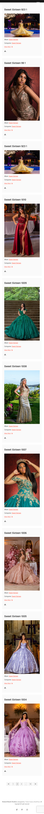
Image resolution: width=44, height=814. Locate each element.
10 (31, 784)
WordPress (37, 802)
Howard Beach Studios (9, 802)
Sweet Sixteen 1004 (15, 699)
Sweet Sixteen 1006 (15, 533)
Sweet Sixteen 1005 (15, 616)
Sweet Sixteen (13, 40)
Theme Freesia (29, 802)
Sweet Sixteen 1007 (15, 449)
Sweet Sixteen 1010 (15, 199)
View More (8, 47)
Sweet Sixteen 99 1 (15, 63)
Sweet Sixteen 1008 (15, 366)
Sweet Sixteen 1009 (15, 283)
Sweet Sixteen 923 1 (15, 9)
